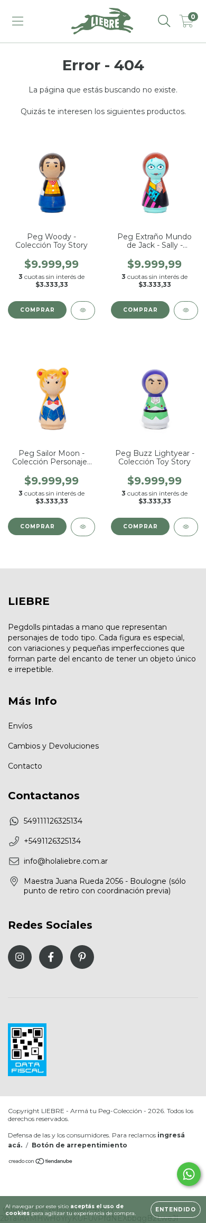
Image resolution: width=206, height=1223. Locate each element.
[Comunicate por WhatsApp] (189, 1174)
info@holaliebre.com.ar (66, 861)
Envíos (20, 726)
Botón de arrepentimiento (79, 1145)
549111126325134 (53, 821)
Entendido (175, 1209)
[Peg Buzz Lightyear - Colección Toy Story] (186, 527)
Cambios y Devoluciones (53, 746)
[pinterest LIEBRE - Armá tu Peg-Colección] (82, 957)
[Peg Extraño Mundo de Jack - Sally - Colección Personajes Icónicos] (186, 310)
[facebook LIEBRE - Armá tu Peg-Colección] (51, 957)
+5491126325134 (52, 841)
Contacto (25, 766)
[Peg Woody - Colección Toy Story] (83, 310)
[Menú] (17, 21)
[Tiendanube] (41, 1162)
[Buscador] (164, 21)
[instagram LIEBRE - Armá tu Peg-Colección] (20, 957)
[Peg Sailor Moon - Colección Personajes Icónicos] (83, 527)
